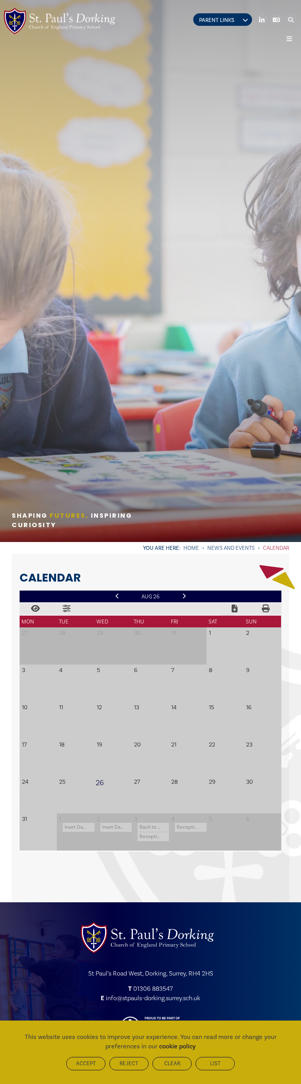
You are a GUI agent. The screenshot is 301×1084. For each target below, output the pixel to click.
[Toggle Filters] (66, 609)
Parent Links (216, 20)
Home (191, 548)
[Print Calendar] (265, 609)
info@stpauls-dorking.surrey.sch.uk (153, 998)
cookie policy (177, 1046)
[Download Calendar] (234, 609)
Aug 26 (150, 596)
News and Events (231, 548)
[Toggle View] (35, 609)
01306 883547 (153, 988)
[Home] (59, 21)
